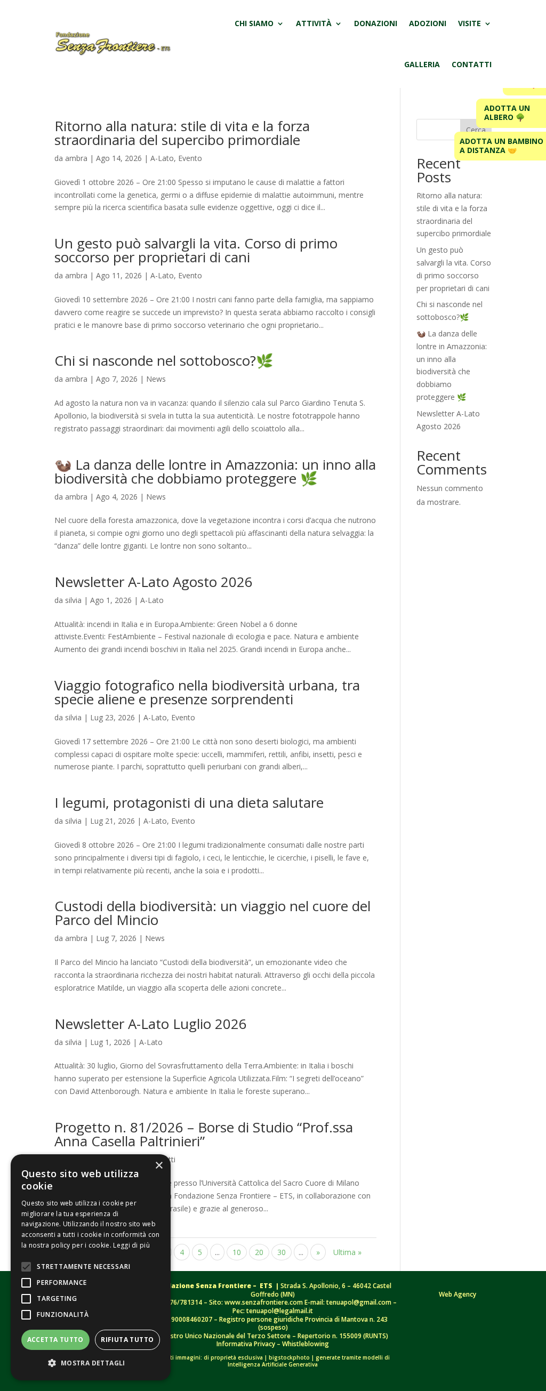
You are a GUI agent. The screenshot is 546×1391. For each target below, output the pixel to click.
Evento (190, 158)
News (156, 379)
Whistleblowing (305, 1343)
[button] (90, 1363)
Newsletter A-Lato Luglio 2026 (150, 1023)
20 (259, 1252)
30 (281, 1252)
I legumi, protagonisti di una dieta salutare (189, 802)
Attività (314, 23)
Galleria (422, 64)
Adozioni (427, 23)
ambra (76, 158)
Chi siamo (254, 23)
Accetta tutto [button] (55, 1339)
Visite (469, 23)
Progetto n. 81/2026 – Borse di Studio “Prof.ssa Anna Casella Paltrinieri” (203, 1134)
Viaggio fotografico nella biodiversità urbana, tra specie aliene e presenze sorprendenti (207, 692)
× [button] (159, 1166)
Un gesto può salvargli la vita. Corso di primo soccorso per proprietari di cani (196, 250)
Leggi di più (131, 1245)
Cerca (476, 130)
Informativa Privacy (246, 1343)
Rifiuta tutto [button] (127, 1339)
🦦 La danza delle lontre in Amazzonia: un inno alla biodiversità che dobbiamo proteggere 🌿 (215, 471)
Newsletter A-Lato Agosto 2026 (153, 581)
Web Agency (457, 1294)
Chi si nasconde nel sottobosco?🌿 (163, 360)
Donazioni (375, 23)
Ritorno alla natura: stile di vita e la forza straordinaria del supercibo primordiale (182, 132)
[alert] (91, 1267)
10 (236, 1252)
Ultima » (347, 1252)
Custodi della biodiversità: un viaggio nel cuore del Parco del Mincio (212, 912)
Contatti (472, 64)
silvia (73, 600)
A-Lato (162, 158)
